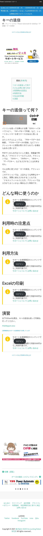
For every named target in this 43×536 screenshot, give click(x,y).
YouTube (24, 518)
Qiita (37, 518)
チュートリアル (11, 24)
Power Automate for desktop (27, 24)
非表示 (23, 80)
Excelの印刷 (18, 96)
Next (38, 483)
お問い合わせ (33, 211)
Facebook (15, 518)
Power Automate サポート (8, 2)
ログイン (19, 204)
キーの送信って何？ (21, 85)
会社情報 (27, 503)
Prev (4, 483)
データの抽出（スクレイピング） (25, 477)
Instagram (21, 521)
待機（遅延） (9, 472)
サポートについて (20, 211)
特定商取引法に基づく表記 (30, 505)
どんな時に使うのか (21, 88)
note (31, 518)
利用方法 (17, 93)
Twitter (7, 518)
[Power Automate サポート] (3, 24)
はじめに (7, 503)
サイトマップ (17, 503)
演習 (15, 98)
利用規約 (15, 505)
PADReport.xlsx (8, 326)
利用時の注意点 (20, 90)
